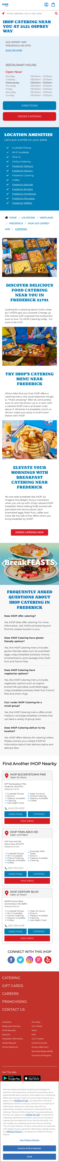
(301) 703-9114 (15, 868)
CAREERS (10, 994)
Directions (29, 105)
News (34, 1030)
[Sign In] (46, 4)
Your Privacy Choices (29, 1140)
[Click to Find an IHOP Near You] (3, 13)
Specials (6, 1034)
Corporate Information (12, 1039)
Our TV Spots (38, 1039)
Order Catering (30, 116)
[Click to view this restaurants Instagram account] (29, 959)
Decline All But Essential (29, 1148)
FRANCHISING (14, 1001)
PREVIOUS (3, 563)
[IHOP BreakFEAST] (29, 563)
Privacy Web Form (40, 1047)
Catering (21, 229)
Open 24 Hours (18, 777)
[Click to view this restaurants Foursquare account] (38, 959)
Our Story (36, 1022)
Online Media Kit (10, 1047)
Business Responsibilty (42, 1051)
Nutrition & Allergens (41, 1055)
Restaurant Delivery (11, 1026)
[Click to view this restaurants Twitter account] (20, 959)
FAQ (34, 1034)
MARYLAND (46, 217)
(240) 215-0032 (16, 808)
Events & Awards (39, 1043)
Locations (28, 217)
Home (13, 217)
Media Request (9, 1043)
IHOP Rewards (9, 1030)
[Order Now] (53, 4)
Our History (37, 1026)
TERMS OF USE (21, 1100)
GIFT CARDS (12, 986)
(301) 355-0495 (16, 925)
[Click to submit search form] (55, 13)
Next (55, 563)
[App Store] (32, 1078)
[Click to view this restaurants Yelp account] (47, 959)
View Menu (27, 821)
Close (29, 1156)
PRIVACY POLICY (14, 1131)
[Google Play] (11, 1078)
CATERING (11, 978)
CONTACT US (13, 1009)
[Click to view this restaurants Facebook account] (11, 959)
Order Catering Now (29, 532)
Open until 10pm (19, 834)
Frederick (16, 223)
